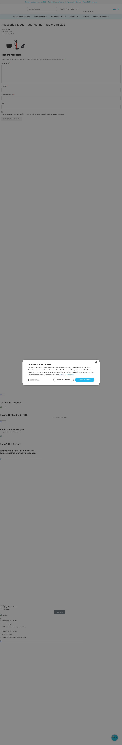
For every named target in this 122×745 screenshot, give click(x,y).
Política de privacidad (66, 375)
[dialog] (61, 372)
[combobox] (96, 362)
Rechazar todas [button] (63, 380)
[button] (33, 380)
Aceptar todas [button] (85, 380)
